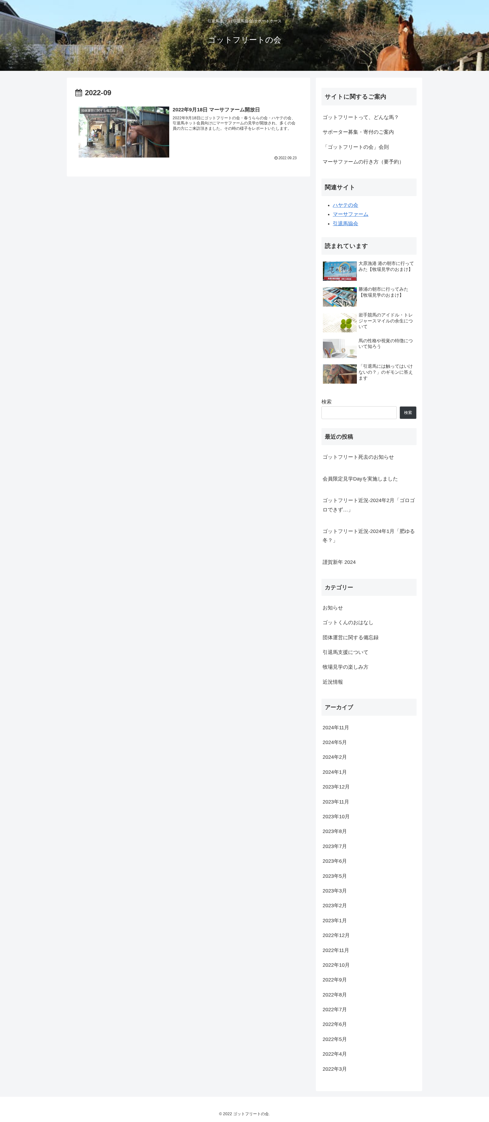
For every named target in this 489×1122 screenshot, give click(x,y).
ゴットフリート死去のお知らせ (358, 457)
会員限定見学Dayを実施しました (360, 479)
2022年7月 (335, 1009)
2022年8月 (335, 994)
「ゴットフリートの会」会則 (356, 147)
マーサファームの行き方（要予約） (363, 162)
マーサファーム (350, 214)
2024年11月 (336, 727)
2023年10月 (336, 816)
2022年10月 (336, 965)
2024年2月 (335, 757)
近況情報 (333, 682)
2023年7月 (335, 846)
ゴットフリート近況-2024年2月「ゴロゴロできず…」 (369, 505)
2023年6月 (335, 861)
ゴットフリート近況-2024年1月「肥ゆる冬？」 (369, 535)
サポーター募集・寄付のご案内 (358, 132)
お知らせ (333, 608)
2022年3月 (335, 1069)
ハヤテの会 (345, 205)
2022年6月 (335, 1024)
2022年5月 (335, 1039)
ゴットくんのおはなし (348, 622)
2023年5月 (335, 876)
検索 (326, 402)
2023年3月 (335, 891)
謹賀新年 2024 (339, 562)
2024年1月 (335, 772)
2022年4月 (335, 1054)
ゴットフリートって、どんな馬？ (361, 117)
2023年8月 (335, 831)
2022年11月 (336, 950)
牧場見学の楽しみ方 (345, 667)
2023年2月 (335, 905)
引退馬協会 (345, 223)
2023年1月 (335, 920)
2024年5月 (335, 742)
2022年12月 (336, 935)
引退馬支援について (345, 652)
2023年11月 (336, 801)
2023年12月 (336, 787)
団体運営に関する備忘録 (351, 637)
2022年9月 (335, 980)
